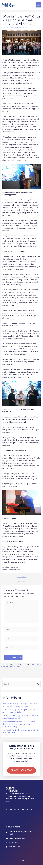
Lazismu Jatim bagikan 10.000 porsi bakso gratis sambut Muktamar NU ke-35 (20, 710)
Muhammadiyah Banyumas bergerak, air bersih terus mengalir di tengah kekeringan (19, 704)
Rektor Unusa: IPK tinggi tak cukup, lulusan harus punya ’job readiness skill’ (20, 716)
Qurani (19, 28)
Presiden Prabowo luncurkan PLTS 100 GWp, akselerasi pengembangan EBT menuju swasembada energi (18, 724)
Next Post (21, 581)
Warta (25, 28)
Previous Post (21, 577)
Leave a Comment (9, 28)
